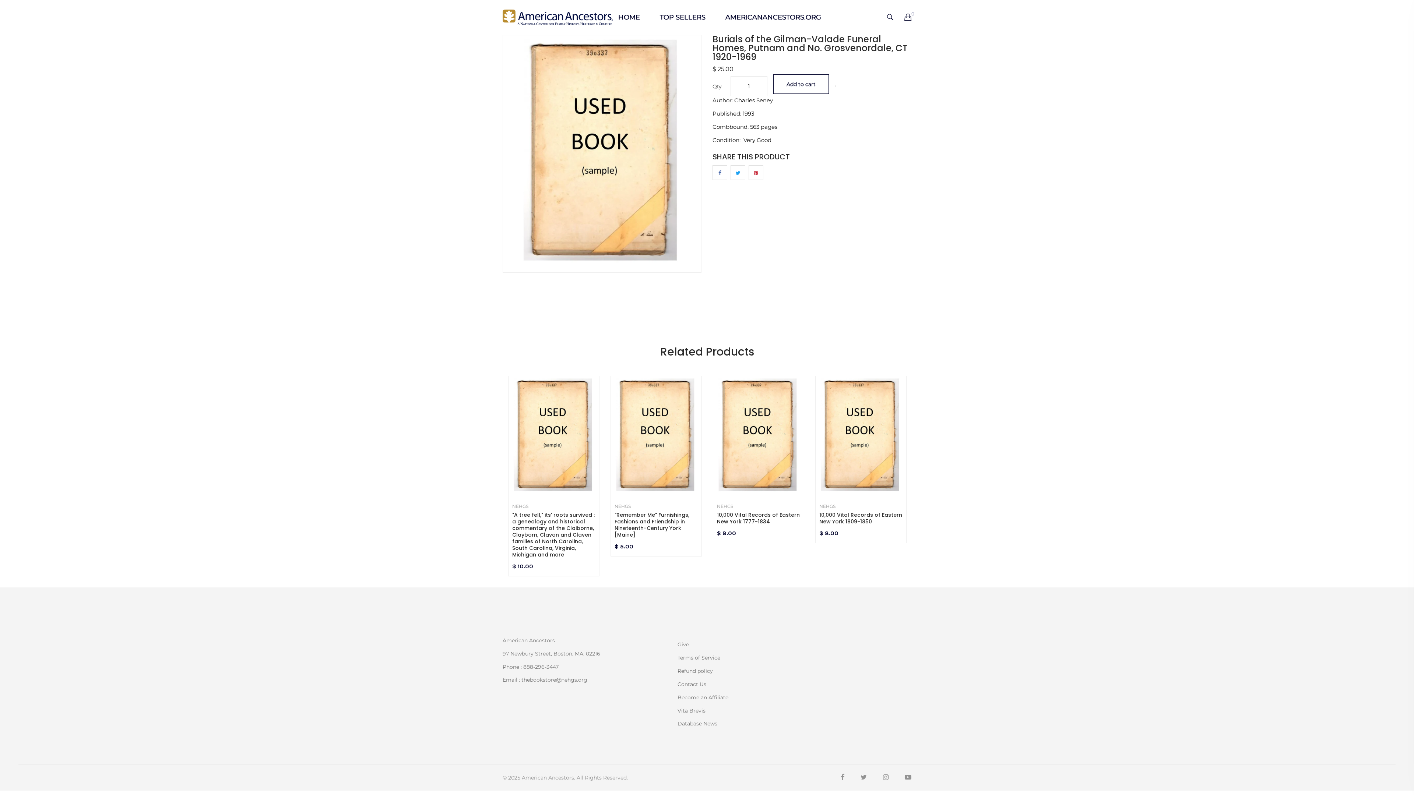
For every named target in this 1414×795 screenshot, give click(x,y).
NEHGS (520, 506)
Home (629, 17)
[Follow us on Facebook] (720, 172)
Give (683, 644)
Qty (717, 86)
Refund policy (695, 671)
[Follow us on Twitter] (738, 172)
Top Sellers (683, 17)
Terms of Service (699, 657)
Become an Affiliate (703, 697)
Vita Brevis (692, 710)
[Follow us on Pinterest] (756, 172)
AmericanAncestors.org (773, 17)
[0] (907, 18)
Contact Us (692, 684)
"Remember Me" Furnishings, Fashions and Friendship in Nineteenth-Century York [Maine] (652, 525)
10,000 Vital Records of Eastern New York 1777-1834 (758, 518)
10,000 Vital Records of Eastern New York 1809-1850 (860, 518)
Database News (697, 723)
